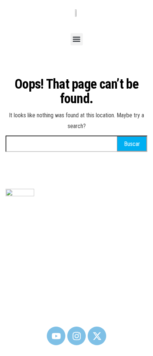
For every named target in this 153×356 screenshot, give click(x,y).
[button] (77, 39)
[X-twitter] (97, 336)
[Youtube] (56, 336)
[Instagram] (76, 336)
